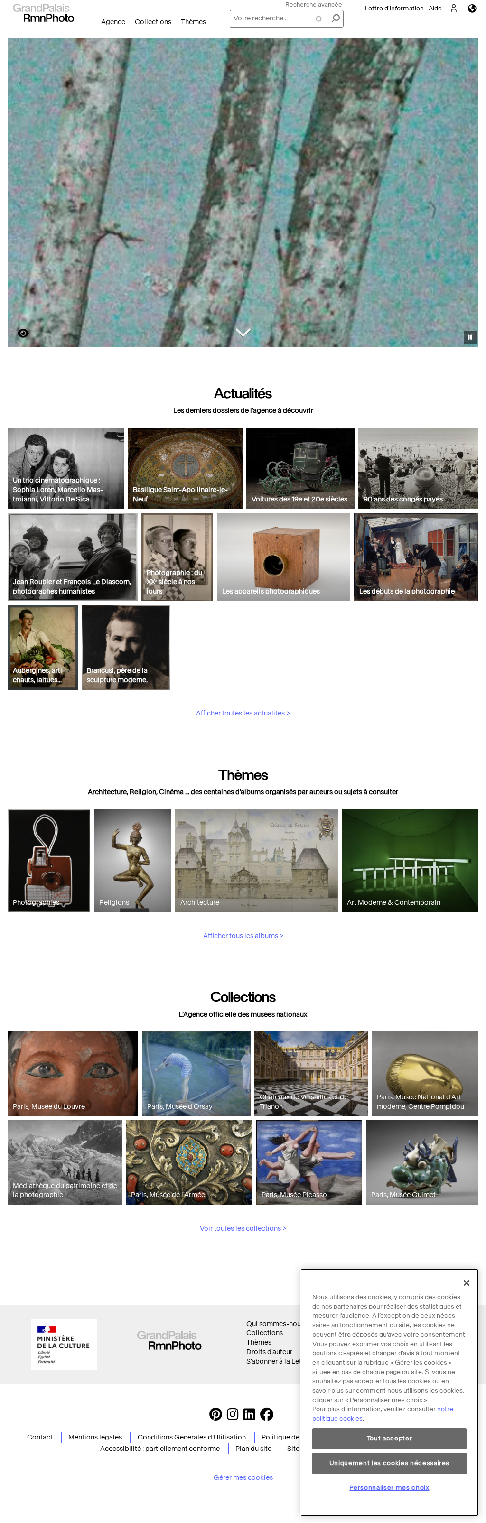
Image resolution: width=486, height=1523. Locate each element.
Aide (435, 8)
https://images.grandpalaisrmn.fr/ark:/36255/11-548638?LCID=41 (17, 333)
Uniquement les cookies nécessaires (389, 1463)
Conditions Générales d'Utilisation (192, 1437)
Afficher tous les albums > (243, 935)
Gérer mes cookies (243, 1477)
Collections (153, 22)
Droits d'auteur (269, 1352)
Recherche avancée (313, 4)
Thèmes (193, 22)
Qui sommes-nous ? (277, 1324)
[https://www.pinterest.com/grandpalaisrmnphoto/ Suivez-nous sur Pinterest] (215, 1417)
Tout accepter (389, 1438)
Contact (40, 1437)
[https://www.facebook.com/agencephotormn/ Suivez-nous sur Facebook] (266, 1417)
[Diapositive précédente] (20, 194)
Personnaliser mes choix (389, 1488)
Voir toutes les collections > (243, 1228)
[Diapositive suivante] (466, 194)
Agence (113, 22)
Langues (472, 8)
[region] (389, 1392)
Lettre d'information (394, 8)
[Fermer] (466, 1282)
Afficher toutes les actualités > (243, 713)
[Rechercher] (335, 19)
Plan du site (253, 1448)
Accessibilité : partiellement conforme (160, 1448)
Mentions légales (95, 1437)
